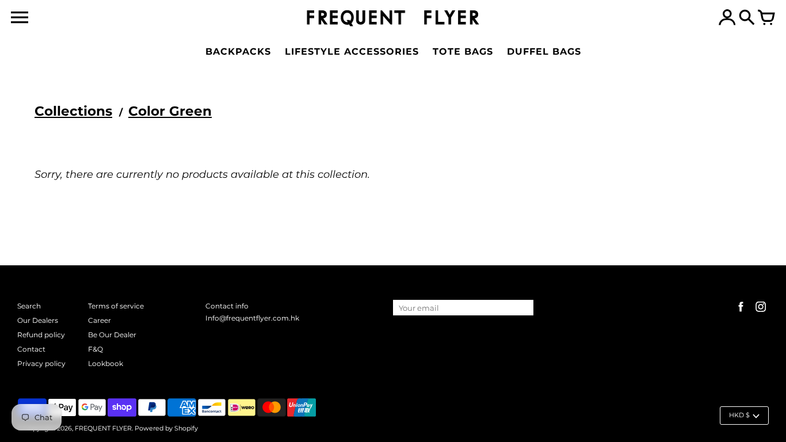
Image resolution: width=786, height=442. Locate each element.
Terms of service (116, 306)
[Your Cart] (766, 18)
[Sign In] (727, 18)
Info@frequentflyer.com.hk (252, 318)
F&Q (95, 349)
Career (99, 320)
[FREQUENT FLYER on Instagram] (761, 312)
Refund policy (41, 334)
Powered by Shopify (166, 428)
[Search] (747, 18)
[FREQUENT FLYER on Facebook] (741, 312)
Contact (31, 349)
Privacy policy (41, 363)
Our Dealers (37, 320)
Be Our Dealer (112, 334)
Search (29, 306)
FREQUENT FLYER (103, 428)
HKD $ (739, 415)
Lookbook (105, 363)
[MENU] (19, 17)
